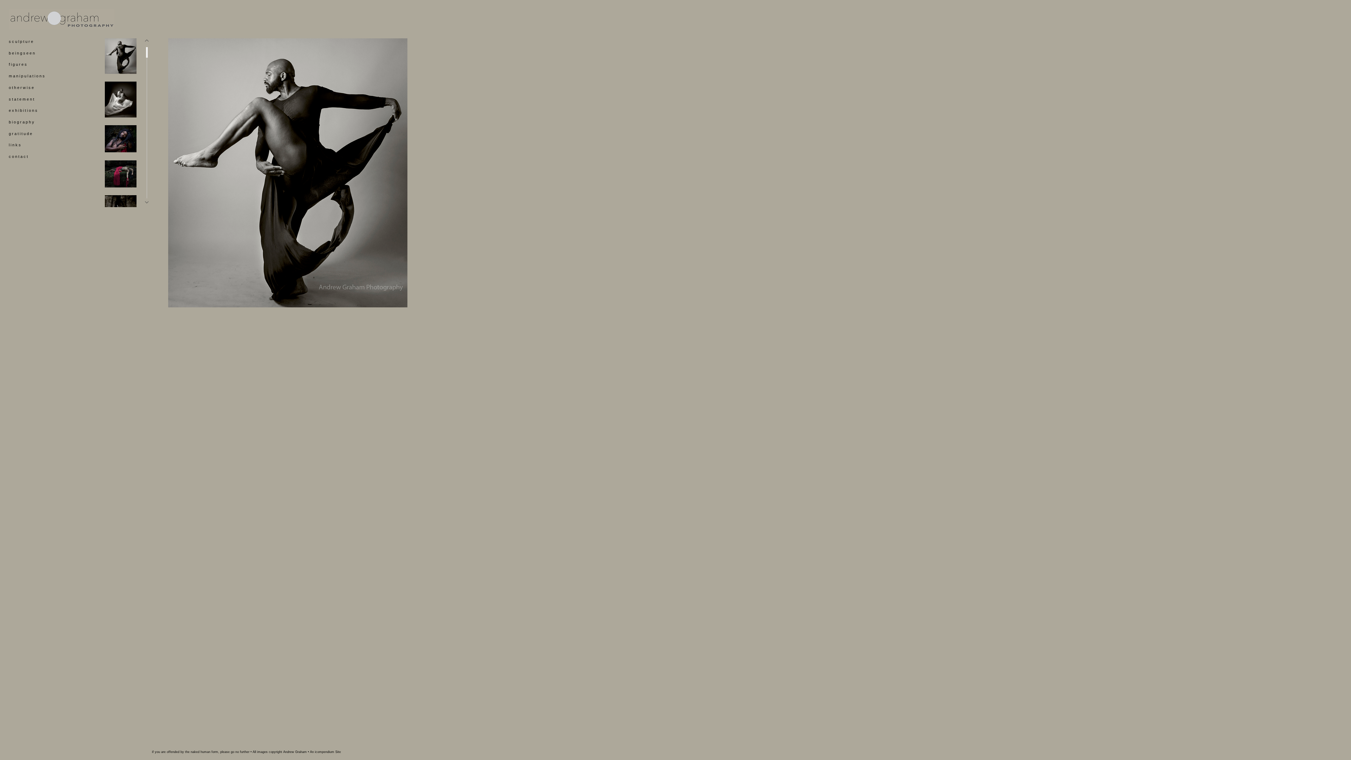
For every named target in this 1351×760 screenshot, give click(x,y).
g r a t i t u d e (20, 134)
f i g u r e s (18, 64)
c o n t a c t (18, 156)
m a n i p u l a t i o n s (27, 76)
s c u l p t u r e (21, 41)
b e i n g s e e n (22, 53)
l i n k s (15, 145)
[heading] (26, 19)
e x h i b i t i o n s (23, 110)
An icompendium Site (325, 752)
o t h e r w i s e (21, 87)
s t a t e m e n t (21, 99)
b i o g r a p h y (21, 122)
